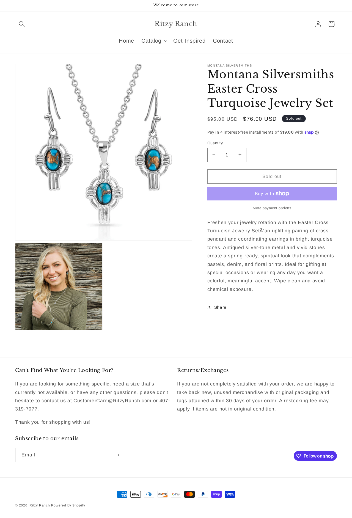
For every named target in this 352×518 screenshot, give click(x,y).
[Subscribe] (117, 455)
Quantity (215, 142)
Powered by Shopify (68, 505)
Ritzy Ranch (39, 505)
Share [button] (220, 307)
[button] (21, 24)
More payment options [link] (272, 208)
